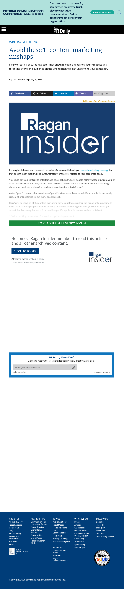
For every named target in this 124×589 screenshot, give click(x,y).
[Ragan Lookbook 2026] (18, 551)
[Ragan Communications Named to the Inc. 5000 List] (102, 558)
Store (11, 544)
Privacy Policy (15, 533)
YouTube (100, 533)
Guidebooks (79, 527)
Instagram (100, 527)
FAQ (11, 530)
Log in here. (38, 258)
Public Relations (60, 522)
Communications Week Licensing (81, 534)
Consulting (79, 538)
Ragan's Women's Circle (38, 542)
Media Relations (60, 527)
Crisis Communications (60, 531)
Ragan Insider (37, 535)
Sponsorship (79, 544)
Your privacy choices (105, 536)
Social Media (58, 525)
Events (77, 522)
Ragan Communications (60, 559)
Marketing (57, 536)
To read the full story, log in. (62, 223)
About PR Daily (16, 522)
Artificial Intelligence (61, 541)
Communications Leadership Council (39, 523)
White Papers (80, 547)
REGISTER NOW (102, 12)
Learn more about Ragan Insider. (28, 262)
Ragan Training (37, 527)
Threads (100, 525)
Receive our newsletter (14, 537)
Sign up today (25, 251)
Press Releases (15, 525)
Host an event (80, 530)
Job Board (79, 541)
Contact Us (14, 527)
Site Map (13, 541)
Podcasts (57, 555)
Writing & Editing (23, 42)
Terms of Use (105, 372)
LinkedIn (100, 522)
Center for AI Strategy (36, 531)
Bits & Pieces (36, 538)
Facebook (100, 530)
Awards (77, 525)
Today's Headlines (20, 372)
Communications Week (60, 551)
